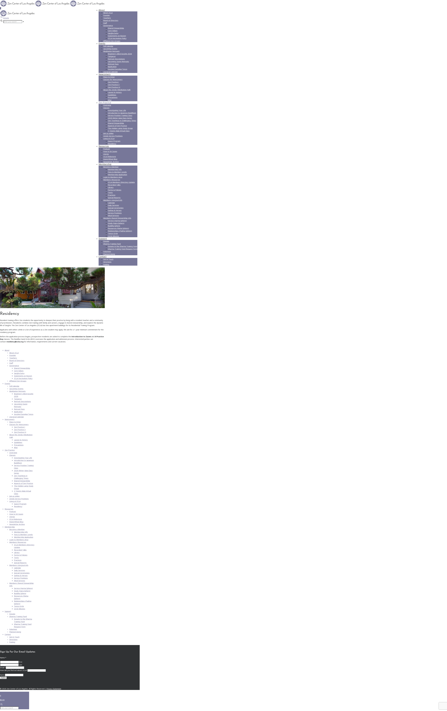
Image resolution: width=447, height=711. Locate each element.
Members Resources (17, 542)
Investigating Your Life (23, 458)
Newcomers (9, 419)
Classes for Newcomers (19, 424)
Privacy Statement (53, 688)
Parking (12, 642)
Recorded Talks (20, 550)
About (7, 350)
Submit (3, 678)
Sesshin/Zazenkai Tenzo (23, 414)
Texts (16, 557)
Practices (17, 560)
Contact (8, 634)
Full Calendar (14, 386)
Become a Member (17, 529)
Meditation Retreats (17, 391)
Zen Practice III (20, 432)
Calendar (17, 568)
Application (18, 411)
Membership (10, 527)
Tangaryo (18, 399)
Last (20, 665)
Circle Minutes (19, 609)
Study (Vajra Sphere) (22, 591)
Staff (11, 363)
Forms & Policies (20, 555)
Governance (14, 365)
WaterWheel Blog (16, 522)
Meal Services (19, 580)
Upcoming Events (16, 388)
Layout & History (21, 440)
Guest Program (20, 504)
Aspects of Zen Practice (23, 483)
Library (17, 552)
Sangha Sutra (19, 373)
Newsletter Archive (17, 524)
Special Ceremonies (22, 573)
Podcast (12, 511)
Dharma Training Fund (18, 616)
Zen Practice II (20, 429)
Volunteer (13, 629)
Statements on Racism (23, 376)
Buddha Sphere (20, 593)
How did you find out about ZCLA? (13, 670)
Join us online (14, 496)
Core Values (19, 371)
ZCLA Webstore (15, 519)
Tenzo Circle (19, 606)
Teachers (13, 358)
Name (3, 657)
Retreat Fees (19, 409)
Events (7, 383)
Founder (12, 355)
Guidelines (18, 442)
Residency (18, 506)
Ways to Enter (15, 422)
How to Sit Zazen (16, 514)
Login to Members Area (18, 539)
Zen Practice (10, 450)
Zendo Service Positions (19, 499)
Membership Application (23, 537)
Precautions (19, 445)
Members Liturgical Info (18, 565)
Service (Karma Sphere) (23, 588)
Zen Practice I (19, 427)
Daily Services (19, 570)
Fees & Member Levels (23, 534)
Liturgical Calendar (16, 417)
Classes (12, 455)
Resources (9, 509)
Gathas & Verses (21, 575)
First (20, 662)
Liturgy (12, 516)
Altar (16, 447)
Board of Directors (16, 360)
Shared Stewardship (22, 368)
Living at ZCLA (14, 501)
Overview (13, 452)
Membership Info (21, 532)
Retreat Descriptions (22, 401)
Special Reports (20, 562)
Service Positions (21, 578)
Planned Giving (15, 632)
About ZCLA (14, 353)
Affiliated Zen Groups (17, 381)
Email (3, 667)
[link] (23, 21)
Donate (6, 18)
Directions (13, 639)
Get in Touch (14, 637)
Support (8, 611)
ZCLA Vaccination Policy (23, 378)
